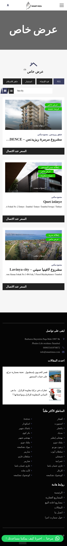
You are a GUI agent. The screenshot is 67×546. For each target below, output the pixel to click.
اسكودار (26, 423)
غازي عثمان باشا (22, 465)
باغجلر (60, 428)
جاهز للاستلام (12, 81)
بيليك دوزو (25, 442)
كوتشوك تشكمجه (22, 475)
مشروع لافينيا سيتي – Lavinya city (36, 269)
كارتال (60, 470)
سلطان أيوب (57, 451)
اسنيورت (58, 423)
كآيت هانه (25, 470)
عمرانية (59, 461)
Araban (26, 419)
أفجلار (60, 419)
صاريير (27, 461)
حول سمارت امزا (54, 517)
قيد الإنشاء (44, 81)
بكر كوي (26, 433)
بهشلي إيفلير (57, 437)
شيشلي (59, 456)
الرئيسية (58, 492)
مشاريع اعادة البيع (54, 502)
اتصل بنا (58, 512)
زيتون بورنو (57, 447)
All (59, 81)
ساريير (27, 451)
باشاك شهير (24, 428)
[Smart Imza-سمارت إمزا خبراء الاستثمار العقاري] (33, 5)
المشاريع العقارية (54, 497)
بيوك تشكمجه (23, 447)
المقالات (58, 507)
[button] (33, 538)
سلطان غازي (24, 456)
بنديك (60, 433)
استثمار (28, 81)
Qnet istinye (52, 202)
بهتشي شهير (24, 437)
